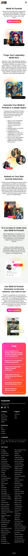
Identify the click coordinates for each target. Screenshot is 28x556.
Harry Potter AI (4, 483)
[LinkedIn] (2, 408)
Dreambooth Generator (6, 466)
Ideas (16, 417)
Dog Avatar (17, 489)
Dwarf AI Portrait (18, 470)
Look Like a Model (19, 485)
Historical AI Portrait (5, 510)
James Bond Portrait (19, 459)
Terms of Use (4, 417)
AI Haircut (3, 535)
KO (15, 441)
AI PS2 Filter (4, 476)
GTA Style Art (4, 526)
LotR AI (2, 485)
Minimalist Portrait (18, 525)
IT (4, 440)
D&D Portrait (4, 459)
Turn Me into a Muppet (6, 498)
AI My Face (3, 470)
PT (14, 440)
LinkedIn (3, 431)
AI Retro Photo (4, 480)
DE (2, 440)
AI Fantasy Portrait (5, 465)
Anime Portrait (4, 461)
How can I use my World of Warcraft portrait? (13, 361)
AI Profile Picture (4, 453)
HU (7, 441)
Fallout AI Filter (18, 451)
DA (4, 441)
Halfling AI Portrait (18, 468)
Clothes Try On (18, 504)
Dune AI (3, 481)
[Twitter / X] (8, 408)
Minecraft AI (17, 519)
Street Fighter (4, 493)
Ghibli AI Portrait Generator (7, 511)
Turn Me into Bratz (19, 463)
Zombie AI (17, 453)
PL (17, 440)
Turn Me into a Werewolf (20, 528)
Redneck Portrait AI (19, 534)
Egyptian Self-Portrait (19, 541)
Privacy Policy (4, 416)
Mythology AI (17, 515)
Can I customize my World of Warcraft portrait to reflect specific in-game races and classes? (14, 353)
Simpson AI (17, 517)
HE (23, 441)
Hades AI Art (17, 455)
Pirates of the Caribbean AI (20, 526)
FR (9, 440)
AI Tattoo (3, 472)
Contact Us (17, 414)
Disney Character (5, 530)
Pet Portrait (3, 513)
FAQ (16, 416)
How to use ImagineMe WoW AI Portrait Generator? (13, 368)
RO (13, 441)
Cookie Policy (4, 419)
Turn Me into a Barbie (19, 465)
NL (6, 440)
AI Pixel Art (3, 539)
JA (18, 441)
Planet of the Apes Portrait (20, 449)
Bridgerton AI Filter (19, 466)
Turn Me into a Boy (19, 536)
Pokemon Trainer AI (19, 480)
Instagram (3, 433)
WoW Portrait (17, 474)
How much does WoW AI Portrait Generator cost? (13, 383)
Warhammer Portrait (5, 532)
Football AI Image (18, 457)
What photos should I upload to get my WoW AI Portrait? (13, 376)
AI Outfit (3, 474)
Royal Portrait (4, 524)
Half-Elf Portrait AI (5, 508)
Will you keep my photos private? (11, 389)
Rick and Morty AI (5, 506)
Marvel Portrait (18, 523)
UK (22, 440)
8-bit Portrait (17, 532)
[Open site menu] (26, 2)
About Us (3, 414)
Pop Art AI (3, 500)
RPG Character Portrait (6, 528)
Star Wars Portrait (5, 522)
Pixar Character (18, 510)
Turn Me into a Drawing (20, 476)
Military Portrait (18, 498)
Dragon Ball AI (18, 513)
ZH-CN (2, 443)
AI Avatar (3, 449)
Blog (2, 427)
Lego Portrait (4, 518)
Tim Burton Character (6, 478)
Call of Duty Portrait (19, 521)
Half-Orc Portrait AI (5, 504)
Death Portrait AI (4, 502)
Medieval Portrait (18, 483)
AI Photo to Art (4, 463)
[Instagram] (5, 408)
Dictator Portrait (18, 500)
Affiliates (3, 421)
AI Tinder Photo (18, 508)
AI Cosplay (3, 537)
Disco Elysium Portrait (19, 540)
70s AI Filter (3, 489)
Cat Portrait (17, 481)
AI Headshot (4, 451)
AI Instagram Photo (5, 543)
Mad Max (17, 511)
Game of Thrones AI (19, 461)
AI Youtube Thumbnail (19, 530)
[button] (14, 353)
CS (2, 441)
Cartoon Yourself (4, 455)
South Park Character (19, 491)
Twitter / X (3, 429)
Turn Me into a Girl (19, 538)
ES (12, 440)
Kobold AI (17, 478)
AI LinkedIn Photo (18, 506)
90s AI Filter (3, 487)
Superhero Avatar (5, 468)
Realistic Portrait (18, 496)
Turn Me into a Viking (5, 496)
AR (21, 441)
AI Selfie (3, 457)
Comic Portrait (4, 534)
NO (20, 440)
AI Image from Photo (5, 520)
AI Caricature (4, 541)
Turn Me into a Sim (5, 495)
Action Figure (17, 495)
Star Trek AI (3, 491)
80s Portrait (17, 487)
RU (25, 440)
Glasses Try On (18, 502)
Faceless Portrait (18, 472)
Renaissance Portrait (19, 493)
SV (10, 441)
